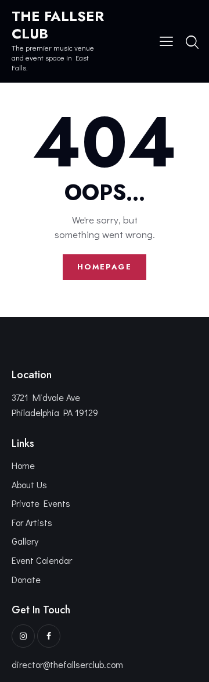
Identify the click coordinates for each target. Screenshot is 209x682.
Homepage (104, 266)
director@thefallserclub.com (67, 664)
